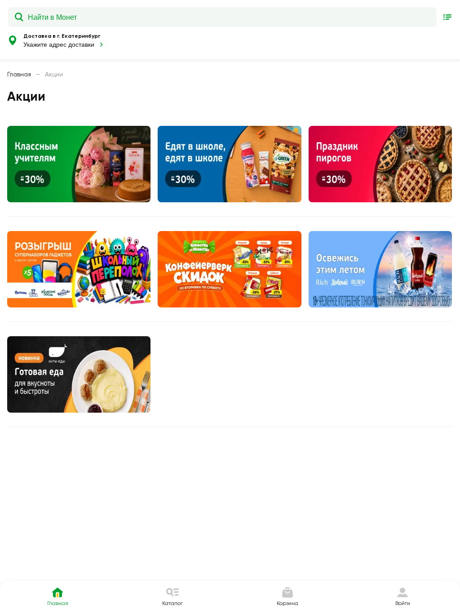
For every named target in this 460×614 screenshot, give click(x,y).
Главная (19, 74)
